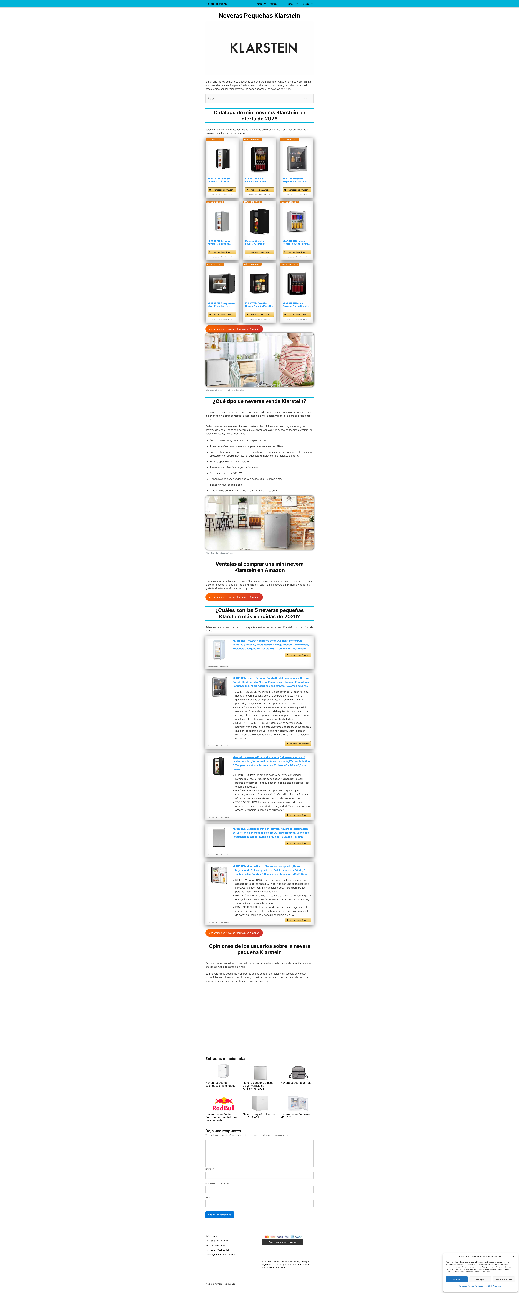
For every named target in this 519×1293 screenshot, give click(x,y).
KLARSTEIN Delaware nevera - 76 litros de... (219, 180)
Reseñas (289, 3)
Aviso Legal (497, 1286)
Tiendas (305, 3)
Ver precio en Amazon (223, 190)
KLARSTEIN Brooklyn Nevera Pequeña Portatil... (296, 242)
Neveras (258, 3)
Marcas (273, 3)
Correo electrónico (217, 1183)
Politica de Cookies (215, 1245)
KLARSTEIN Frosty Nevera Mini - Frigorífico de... (221, 304)
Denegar (480, 1279)
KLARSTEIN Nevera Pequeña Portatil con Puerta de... (256, 180)
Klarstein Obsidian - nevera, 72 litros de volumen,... (255, 242)
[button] (513, 1256)
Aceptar (457, 1279)
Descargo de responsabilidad (221, 1254)
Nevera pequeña (216, 3)
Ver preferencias (504, 1279)
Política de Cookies (466, 1286)
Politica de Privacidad (483, 1286)
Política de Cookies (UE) (218, 1250)
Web (207, 1197)
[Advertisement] (259, 1018)
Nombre (210, 1169)
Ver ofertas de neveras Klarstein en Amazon (234, 329)
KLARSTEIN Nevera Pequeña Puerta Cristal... (296, 180)
